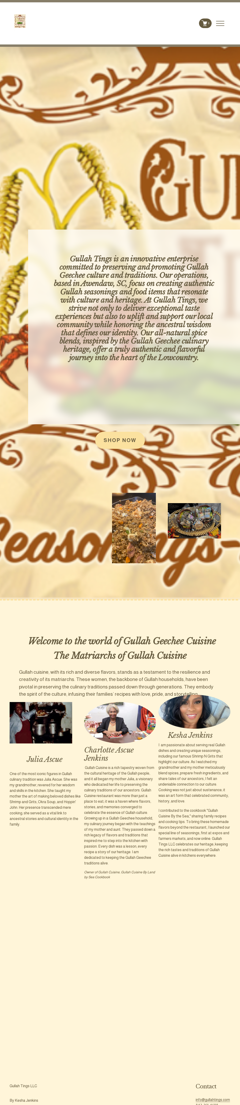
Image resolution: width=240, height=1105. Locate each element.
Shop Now (120, 440)
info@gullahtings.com (213, 1100)
